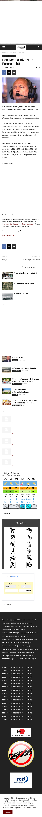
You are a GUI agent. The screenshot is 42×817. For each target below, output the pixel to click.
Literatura (14, 636)
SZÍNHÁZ (19, 656)
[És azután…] (6, 462)
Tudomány (17, 659)
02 (9, 677)
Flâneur (34, 626)
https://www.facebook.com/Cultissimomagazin (17, 224)
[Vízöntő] (13, 567)
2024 (4, 671)
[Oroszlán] (13, 546)
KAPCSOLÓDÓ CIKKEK (10, 267)
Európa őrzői (17, 357)
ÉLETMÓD (13, 52)
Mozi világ (27, 643)
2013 (4, 706)
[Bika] (29, 532)
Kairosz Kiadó (23, 633)
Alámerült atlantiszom (27, 620)
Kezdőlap (5, 52)
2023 (4, 674)
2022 (4, 677)
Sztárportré (28, 656)
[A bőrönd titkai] (6, 441)
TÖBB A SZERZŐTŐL (28, 267)
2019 (4, 687)
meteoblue (6, 513)
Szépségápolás (8, 656)
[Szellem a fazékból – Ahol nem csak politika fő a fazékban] (6, 402)
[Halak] (29, 567)
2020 (4, 684)
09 (24, 671)
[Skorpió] (29, 553)
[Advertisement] (21, 22)
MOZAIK (15, 360)
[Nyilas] (13, 560)
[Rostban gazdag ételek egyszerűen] (6, 419)
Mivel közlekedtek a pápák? (25, 273)
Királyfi (4, 260)
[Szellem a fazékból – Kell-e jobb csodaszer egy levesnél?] (6, 381)
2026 (4, 667)
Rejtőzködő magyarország (24, 652)
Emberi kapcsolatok (17, 626)
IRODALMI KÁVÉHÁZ (9, 633)
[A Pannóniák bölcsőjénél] (7, 286)
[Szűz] (29, 546)
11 (29, 677)
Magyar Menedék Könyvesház (25, 639)
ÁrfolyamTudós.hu (6, 604)
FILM (27, 626)
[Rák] (29, 539)
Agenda (15, 620)
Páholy (25, 649)
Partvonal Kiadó (8, 652)
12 (31, 677)
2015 (4, 700)
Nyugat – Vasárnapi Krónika (12, 649)
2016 (4, 697)
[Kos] (13, 532)
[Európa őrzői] (6, 359)
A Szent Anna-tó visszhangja (24, 368)
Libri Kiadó (6, 636)
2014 (4, 703)
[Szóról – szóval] (6, 451)
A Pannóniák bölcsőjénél (24, 283)
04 (14, 671)
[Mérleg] (13, 553)
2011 (4, 713)
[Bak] (29, 560)
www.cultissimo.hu (8, 235)
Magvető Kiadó (8, 639)
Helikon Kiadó (20, 630)
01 (7, 677)
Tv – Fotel (26, 659)
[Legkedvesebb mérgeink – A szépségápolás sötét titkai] (6, 430)
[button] (39, 47)
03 (11, 671)
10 (27, 674)
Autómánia (21, 52)
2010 (4, 716)
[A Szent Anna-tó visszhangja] (6, 370)
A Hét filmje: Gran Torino (31, 260)
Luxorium (24, 636)
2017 (4, 693)
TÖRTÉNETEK (7, 659)
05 (16, 667)
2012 (4, 710)
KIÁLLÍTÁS (32, 633)
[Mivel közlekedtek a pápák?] (7, 275)
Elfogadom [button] (8, 812)
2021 (4, 680)
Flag (6, 67)
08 (22, 674)
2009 (4, 719)
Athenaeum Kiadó (9, 623)
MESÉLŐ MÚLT (16, 371)
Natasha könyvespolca (10, 646)
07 (20, 677)
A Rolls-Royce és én (22, 294)
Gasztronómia (17, 384)
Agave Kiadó (7, 620)
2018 (4, 690)
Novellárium (24, 646)
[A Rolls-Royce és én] (7, 296)
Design (29, 623)
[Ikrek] (13, 539)
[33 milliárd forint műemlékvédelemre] (6, 391)
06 (18, 677)
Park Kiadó (33, 649)
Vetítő (33, 659)
